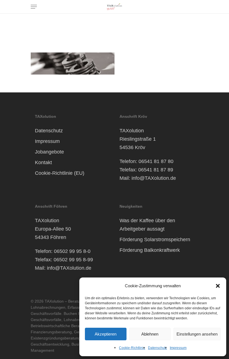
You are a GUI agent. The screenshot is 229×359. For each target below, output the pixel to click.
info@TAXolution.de (154, 178)
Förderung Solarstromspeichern (155, 239)
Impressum (178, 348)
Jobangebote (49, 152)
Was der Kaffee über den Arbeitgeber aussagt (147, 225)
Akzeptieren (105, 334)
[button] (218, 286)
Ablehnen (149, 334)
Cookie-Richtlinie (132, 348)
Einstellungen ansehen (197, 334)
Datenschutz (157, 348)
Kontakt (43, 162)
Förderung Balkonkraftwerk (150, 250)
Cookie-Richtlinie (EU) (59, 173)
